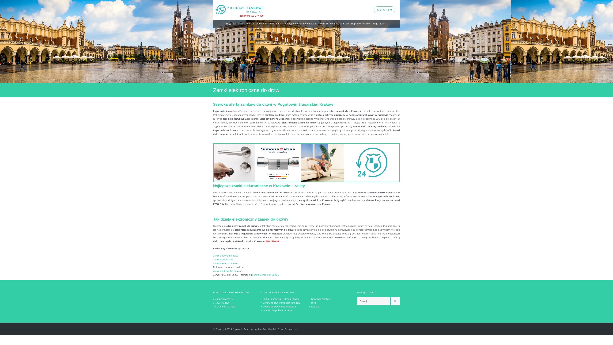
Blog (375, 23)
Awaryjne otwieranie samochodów (263, 23)
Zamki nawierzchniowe (225, 263)
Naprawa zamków (360, 23)
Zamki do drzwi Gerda (225, 270)
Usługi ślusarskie (234, 23)
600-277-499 (384, 10)
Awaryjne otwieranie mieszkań (301, 23)
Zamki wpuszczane (223, 259)
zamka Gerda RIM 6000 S (265, 274)
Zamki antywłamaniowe (225, 255)
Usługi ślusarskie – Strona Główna (281, 298)
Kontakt (384, 23)
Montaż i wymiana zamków (334, 23)
